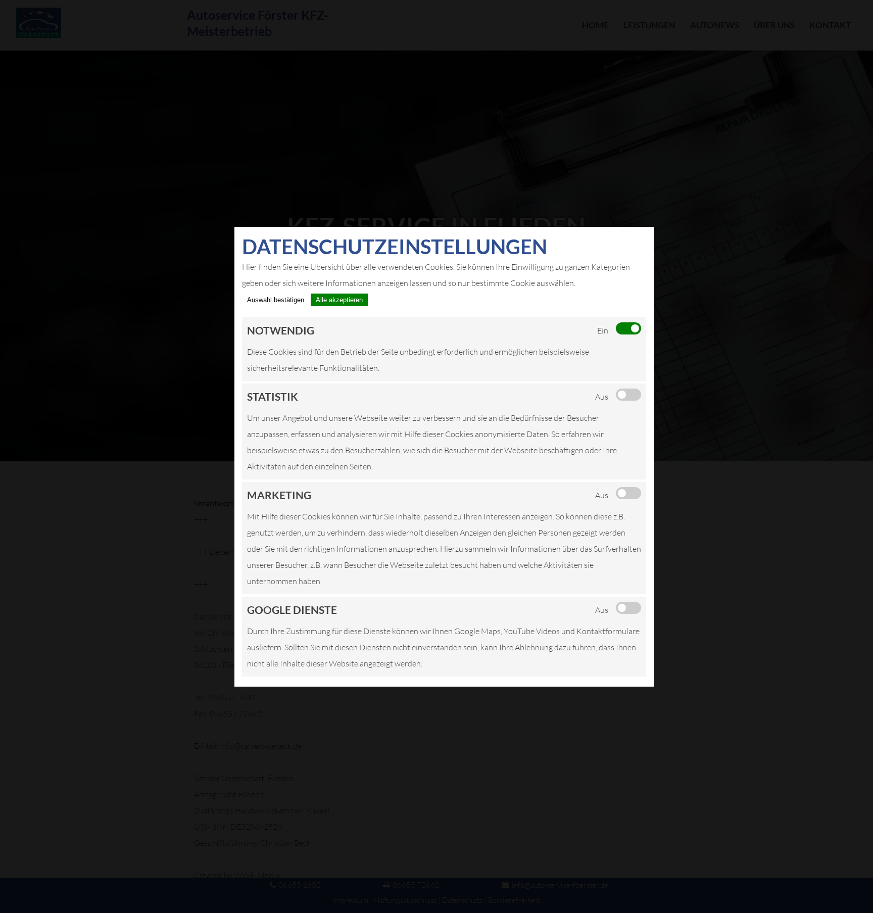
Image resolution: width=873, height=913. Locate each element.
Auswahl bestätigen (275, 300)
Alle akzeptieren (339, 300)
